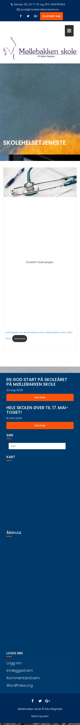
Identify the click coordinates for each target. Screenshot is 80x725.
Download (19, 338)
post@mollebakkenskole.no (40, 9)
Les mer (40, 397)
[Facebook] (20, 16)
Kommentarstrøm (23, 678)
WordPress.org (19, 685)
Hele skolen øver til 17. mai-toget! (37, 410)
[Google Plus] (35, 16)
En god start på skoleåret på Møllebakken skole (36, 382)
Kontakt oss (51, 16)
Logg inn (14, 663)
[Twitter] (28, 16)
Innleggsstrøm (19, 670)
